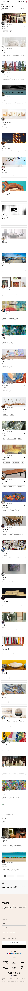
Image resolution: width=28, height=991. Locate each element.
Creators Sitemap (14, 981)
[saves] (21, 2)
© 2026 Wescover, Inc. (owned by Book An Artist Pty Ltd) (13, 979)
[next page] (22, 876)
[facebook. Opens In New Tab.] (11, 973)
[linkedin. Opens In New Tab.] (15, 973)
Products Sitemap (6, 981)
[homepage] (6, 1)
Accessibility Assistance (8, 932)
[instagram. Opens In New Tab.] (9, 973)
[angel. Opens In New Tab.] (18, 973)
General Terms (8, 984)
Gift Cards (5, 927)
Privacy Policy (23, 981)
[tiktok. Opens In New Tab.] (19, 973)
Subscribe (14, 946)
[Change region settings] (26, 2)
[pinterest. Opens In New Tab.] (13, 973)
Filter (5, 8)
